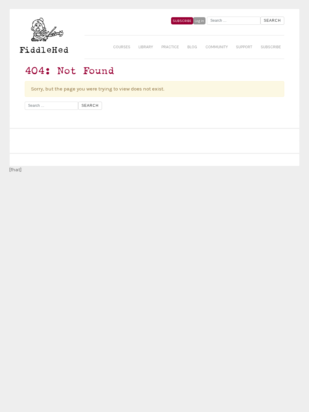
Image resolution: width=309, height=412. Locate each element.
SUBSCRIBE (182, 21)
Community (216, 47)
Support (244, 47)
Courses (121, 47)
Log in (199, 21)
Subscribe (271, 47)
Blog (192, 47)
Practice (170, 47)
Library (146, 47)
